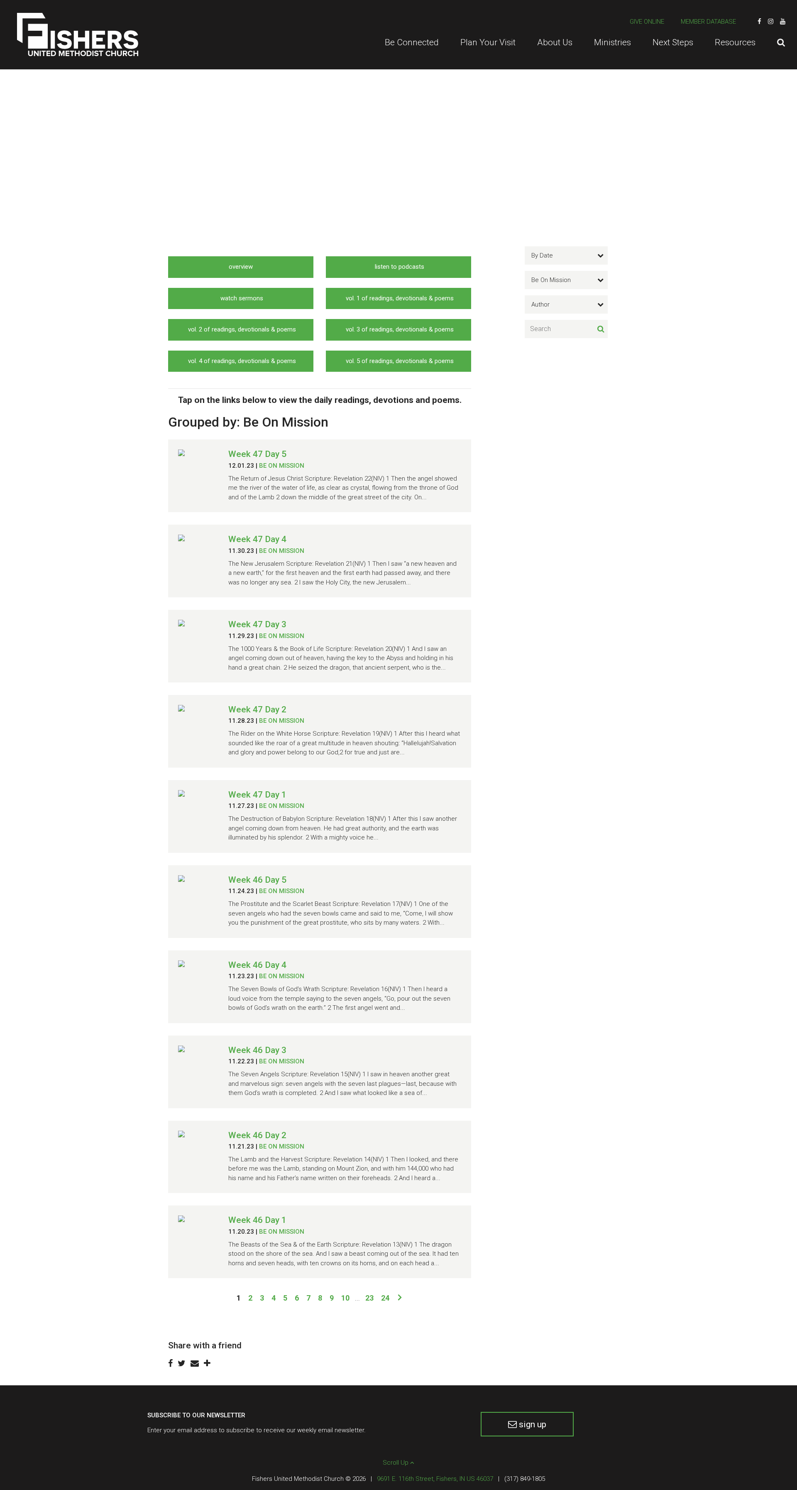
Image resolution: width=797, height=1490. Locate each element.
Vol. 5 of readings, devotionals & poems (399, 361)
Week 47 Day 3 (257, 624)
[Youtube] (782, 21)
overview (241, 266)
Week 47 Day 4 (257, 539)
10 (345, 1298)
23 (369, 1298)
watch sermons (241, 298)
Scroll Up (396, 1462)
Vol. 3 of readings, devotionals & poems (399, 329)
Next (399, 1297)
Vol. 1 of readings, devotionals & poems (399, 298)
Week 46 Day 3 (257, 1050)
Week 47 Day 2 (257, 709)
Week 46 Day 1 (257, 1220)
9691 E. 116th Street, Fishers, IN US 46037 (435, 1479)
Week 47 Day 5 (257, 454)
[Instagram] (770, 21)
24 (385, 1298)
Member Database (708, 21)
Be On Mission (281, 465)
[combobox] (566, 255)
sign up (531, 1424)
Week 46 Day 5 (257, 880)
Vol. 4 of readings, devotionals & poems (241, 361)
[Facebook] (759, 21)
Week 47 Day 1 (257, 795)
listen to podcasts (398, 266)
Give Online (647, 21)
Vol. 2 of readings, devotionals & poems (241, 329)
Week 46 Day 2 (257, 1135)
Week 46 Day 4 (257, 965)
